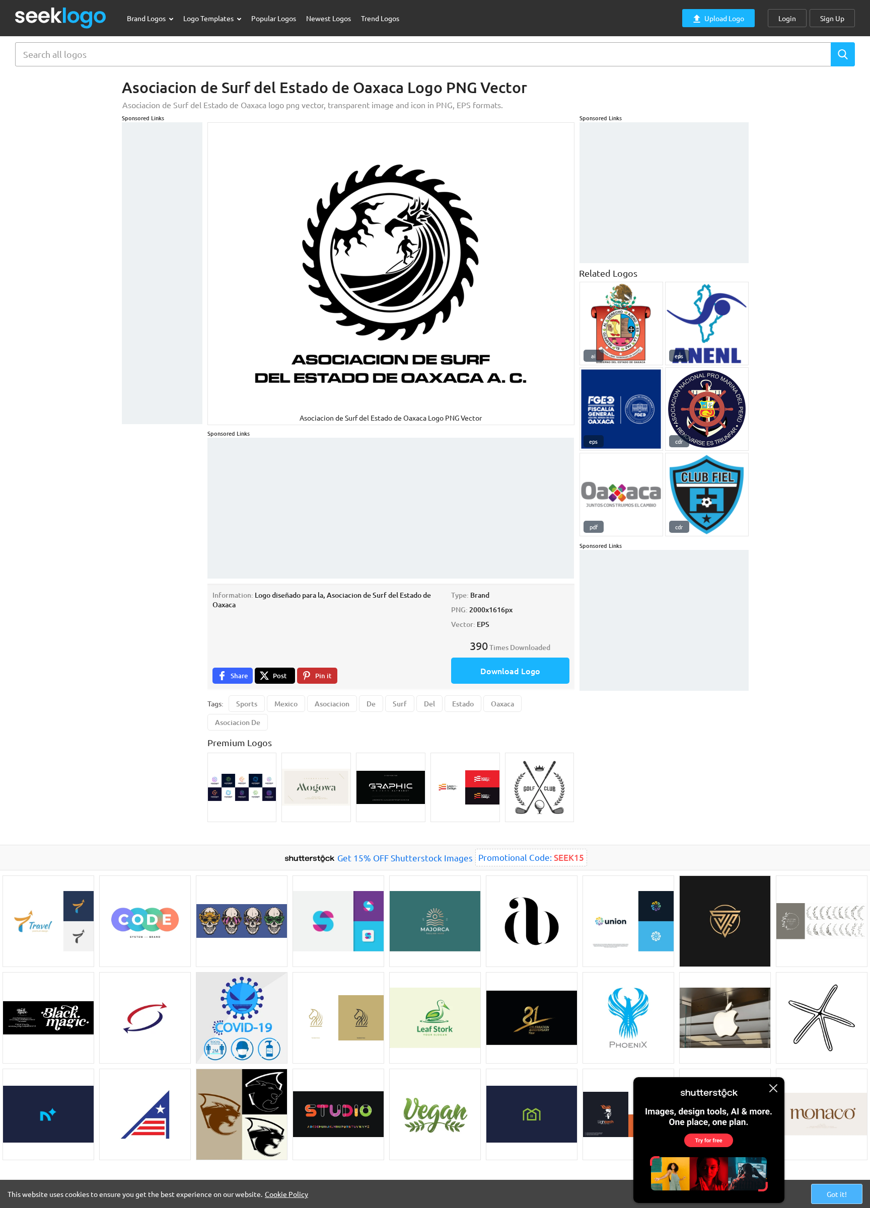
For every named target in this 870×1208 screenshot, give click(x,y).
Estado (463, 703)
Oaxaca (502, 703)
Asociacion (332, 703)
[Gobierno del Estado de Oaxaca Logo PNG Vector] (621, 323)
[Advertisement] (162, 273)
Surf (400, 703)
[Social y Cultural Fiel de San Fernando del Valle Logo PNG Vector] (707, 494)
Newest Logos (328, 18)
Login (787, 18)
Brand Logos (147, 18)
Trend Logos (380, 18)
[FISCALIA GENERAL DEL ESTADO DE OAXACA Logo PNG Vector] (621, 409)
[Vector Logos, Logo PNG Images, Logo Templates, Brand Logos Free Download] (61, 18)
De (371, 703)
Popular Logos (273, 18)
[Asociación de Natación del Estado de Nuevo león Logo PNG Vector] (707, 323)
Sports (246, 703)
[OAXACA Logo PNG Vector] (621, 494)
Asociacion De (237, 722)
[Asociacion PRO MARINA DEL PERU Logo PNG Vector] (707, 409)
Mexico (286, 703)
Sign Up (832, 18)
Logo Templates (209, 18)
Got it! (837, 1193)
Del (429, 703)
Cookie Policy (286, 1193)
